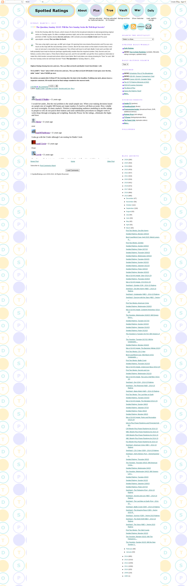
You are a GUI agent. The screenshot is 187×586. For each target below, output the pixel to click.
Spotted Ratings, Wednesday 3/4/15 (138, 468)
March (128, 228)
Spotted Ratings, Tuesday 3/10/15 (137, 398)
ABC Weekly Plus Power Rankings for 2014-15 (142, 438)
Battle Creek (40, 88)
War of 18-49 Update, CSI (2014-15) (138, 282)
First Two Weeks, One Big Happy (137, 230)
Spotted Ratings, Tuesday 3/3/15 (137, 477)
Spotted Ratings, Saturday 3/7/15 (137, 408)
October (129, 205)
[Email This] (49, 86)
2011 (126, 566)
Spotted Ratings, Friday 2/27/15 (137, 487)
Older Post (110, 161)
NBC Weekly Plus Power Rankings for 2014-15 (142, 432)
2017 (126, 189)
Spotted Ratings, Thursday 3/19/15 (138, 279)
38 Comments (43, 87)
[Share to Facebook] (57, 86)
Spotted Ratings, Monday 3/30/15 (137, 234)
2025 (126, 163)
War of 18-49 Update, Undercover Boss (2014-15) (143, 367)
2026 (126, 160)
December (130, 198)
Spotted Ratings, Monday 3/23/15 (137, 272)
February (129, 549)
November (130, 202)
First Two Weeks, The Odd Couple (137, 530)
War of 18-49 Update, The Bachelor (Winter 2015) (143, 348)
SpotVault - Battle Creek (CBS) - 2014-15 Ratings (143, 507)
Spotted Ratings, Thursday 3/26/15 (138, 253)
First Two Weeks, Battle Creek (136, 360)
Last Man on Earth (51, 88)
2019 (126, 183)
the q (72, 88)
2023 (126, 169)
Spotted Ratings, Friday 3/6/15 (136, 411)
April (128, 225)
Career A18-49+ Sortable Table (140, 79)
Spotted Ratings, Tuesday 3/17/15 (137, 321)
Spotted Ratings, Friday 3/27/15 (137, 249)
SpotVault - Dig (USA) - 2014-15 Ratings (140, 382)
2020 (126, 179)
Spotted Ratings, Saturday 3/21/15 (138, 266)
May (128, 221)
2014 (126, 556)
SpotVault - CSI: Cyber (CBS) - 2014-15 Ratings (142, 450)
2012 (126, 563)
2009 (126, 573)
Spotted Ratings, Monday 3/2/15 (137, 533)
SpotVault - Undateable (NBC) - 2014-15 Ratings (143, 294)
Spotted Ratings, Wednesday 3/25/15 (139, 256)
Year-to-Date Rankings (138, 52)
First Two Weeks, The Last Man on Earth (140, 394)
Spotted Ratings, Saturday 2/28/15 (138, 483)
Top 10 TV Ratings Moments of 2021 (136, 82)
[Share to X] (54, 86)
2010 (126, 569)
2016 (126, 192)
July (127, 215)
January (129, 552)
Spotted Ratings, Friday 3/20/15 (137, 269)
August (128, 211)
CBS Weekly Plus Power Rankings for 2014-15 (142, 435)
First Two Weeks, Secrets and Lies (137, 370)
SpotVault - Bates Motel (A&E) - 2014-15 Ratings (142, 391)
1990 (126, 576)
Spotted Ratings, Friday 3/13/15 (137, 330)
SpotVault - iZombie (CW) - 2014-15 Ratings (141, 285)
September (130, 208)
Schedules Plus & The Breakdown (141, 73)
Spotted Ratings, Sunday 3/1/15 (137, 480)
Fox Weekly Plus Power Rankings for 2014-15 (142, 442)
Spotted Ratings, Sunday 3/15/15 (137, 324)
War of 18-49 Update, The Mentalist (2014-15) (142, 401)
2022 (126, 173)
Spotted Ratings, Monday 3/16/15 (137, 345)
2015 (126, 196)
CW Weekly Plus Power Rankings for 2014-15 (142, 429)
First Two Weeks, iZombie (134, 243)
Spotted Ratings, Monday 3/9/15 (137, 414)
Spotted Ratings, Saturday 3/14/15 (138, 327)
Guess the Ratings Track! (132, 91)
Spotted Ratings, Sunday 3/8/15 (137, 404)
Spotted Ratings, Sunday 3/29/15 (137, 246)
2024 (126, 166)
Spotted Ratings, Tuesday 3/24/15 (137, 259)
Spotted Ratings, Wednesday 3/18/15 (139, 306)
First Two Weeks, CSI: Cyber (135, 351)
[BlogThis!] (52, 86)
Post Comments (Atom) (48, 166)
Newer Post (35, 161)
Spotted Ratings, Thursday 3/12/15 (138, 364)
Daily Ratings (129, 48)
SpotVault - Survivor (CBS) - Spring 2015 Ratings (143, 516)
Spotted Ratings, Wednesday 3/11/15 (139, 373)
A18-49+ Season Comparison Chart (142, 76)
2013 (126, 560)
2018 (126, 186)
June (128, 218)
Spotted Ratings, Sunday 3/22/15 (137, 262)
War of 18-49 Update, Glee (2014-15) (139, 276)
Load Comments (73, 170)
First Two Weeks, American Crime (137, 303)
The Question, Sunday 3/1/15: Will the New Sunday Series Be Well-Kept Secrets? (70, 27)
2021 (126, 176)
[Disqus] (72, 127)
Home (73, 161)
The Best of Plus (129, 88)
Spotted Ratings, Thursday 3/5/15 (137, 459)
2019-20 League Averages (133, 85)
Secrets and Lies (64, 88)
